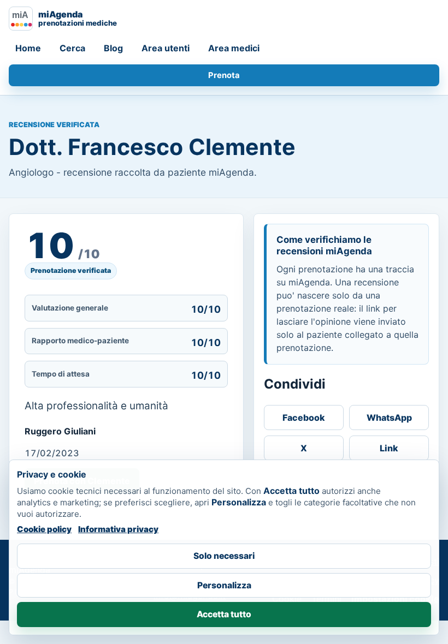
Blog (113, 48)
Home (28, 48)
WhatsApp (389, 417)
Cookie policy (44, 529)
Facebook (303, 417)
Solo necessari (224, 556)
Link (389, 448)
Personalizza (224, 585)
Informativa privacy (118, 529)
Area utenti (166, 48)
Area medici (234, 48)
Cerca (72, 48)
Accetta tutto (224, 614)
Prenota (224, 75)
